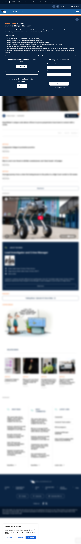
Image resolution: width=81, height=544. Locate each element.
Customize (10, 537)
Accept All (31, 537)
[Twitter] (6, 2)
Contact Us (28, 2)
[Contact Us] (12, 2)
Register (22, 86)
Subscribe (22, 66)
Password (50, 71)
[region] (20, 532)
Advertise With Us (17, 2)
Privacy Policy (49, 2)
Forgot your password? (59, 87)
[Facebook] (2, 2)
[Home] (12, 11)
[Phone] (9, 2)
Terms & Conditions (38, 2)
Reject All (20, 537)
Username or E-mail (53, 64)
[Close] (77, 19)
